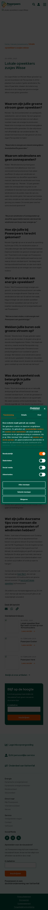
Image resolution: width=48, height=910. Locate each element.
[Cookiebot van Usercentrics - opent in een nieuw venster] (30, 408)
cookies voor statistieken (15, 432)
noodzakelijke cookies (34, 429)
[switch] (42, 460)
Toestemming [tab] (8, 415)
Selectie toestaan (24, 492)
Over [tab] (39, 415)
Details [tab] (24, 415)
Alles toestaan (24, 485)
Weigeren (24, 499)
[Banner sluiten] (44, 408)
